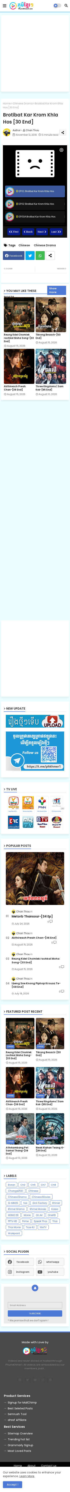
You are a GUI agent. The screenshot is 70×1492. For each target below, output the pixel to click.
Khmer (56, 1203)
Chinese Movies (41, 1197)
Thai (55, 1221)
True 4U (30, 1227)
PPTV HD (12, 1221)
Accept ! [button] (12, 1485)
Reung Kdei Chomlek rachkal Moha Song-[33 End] (19, 338)
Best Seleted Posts (20, 1408)
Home (7, 103)
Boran (11, 1184)
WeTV (43, 1227)
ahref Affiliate (17, 1420)
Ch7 (43, 1184)
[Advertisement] (35, 53)
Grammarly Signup (20, 1445)
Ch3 (22, 1184)
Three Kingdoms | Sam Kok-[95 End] (49, 388)
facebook (23, 1262)
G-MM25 (13, 1203)
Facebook (16, 256)
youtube (53, 1272)
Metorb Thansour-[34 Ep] (32, 916)
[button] (66, 5)
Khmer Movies (38, 1209)
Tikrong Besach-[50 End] (48, 336)
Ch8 (53, 1184)
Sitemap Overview (20, 1433)
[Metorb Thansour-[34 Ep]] (35, 878)
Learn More (26, 1476)
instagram (22, 1272)
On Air (39, 1215)
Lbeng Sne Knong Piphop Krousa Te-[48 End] (36, 985)
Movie (27, 1215)
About (31, 1466)
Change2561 (15, 1191)
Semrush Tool (17, 1414)
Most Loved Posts (19, 1451)
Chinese (24, 245)
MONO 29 (13, 1215)
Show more (53, 290)
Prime (25, 1221)
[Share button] (50, 255)
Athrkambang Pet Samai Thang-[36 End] (17, 1150)
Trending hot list (19, 1439)
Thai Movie (14, 1227)
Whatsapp (40, 255)
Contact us (48, 1466)
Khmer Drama (16, 1209)
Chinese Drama (23, 103)
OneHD (52, 1215)
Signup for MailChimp (22, 1403)
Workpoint (14, 1233)
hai (25, 1203)
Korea (54, 1209)
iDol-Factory (39, 1203)
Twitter (30, 255)
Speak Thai (40, 1221)
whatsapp (52, 1262)
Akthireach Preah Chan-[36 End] (15, 388)
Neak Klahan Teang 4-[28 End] (50, 1149)
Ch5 (33, 1184)
